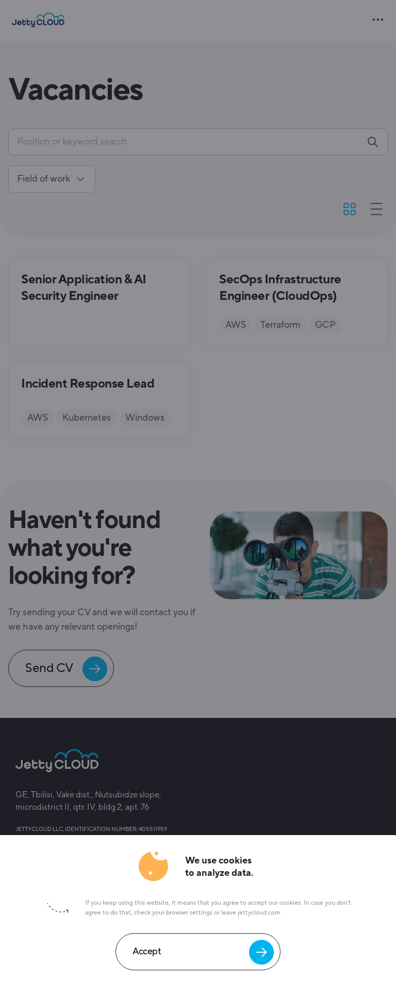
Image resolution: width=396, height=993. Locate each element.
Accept (147, 949)
